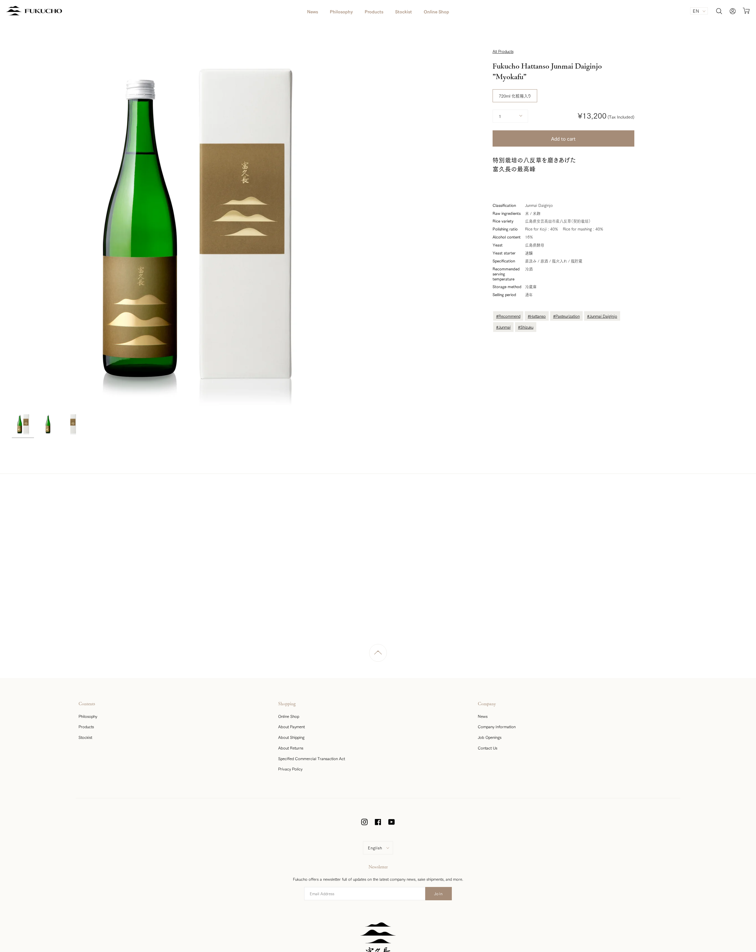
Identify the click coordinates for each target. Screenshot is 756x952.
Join (438, 893)
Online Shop (288, 716)
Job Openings (489, 737)
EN (696, 10)
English (375, 848)
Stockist (85, 737)
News (483, 716)
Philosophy (88, 716)
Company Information (497, 726)
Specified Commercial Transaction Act (311, 758)
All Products (503, 51)
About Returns (290, 748)
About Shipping (291, 737)
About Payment (291, 726)
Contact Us (487, 748)
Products (86, 726)
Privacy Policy (290, 769)
